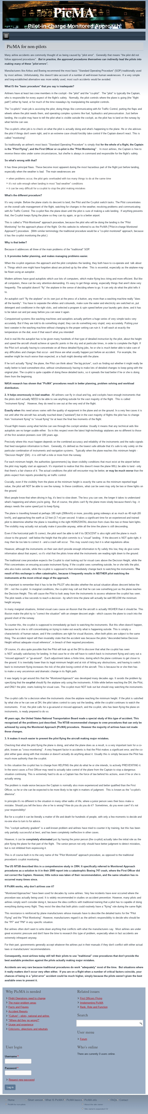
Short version (35, 1100)
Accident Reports (18, 1011)
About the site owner (93, 1104)
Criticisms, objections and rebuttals (28, 1029)
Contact (123, 1100)
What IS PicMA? (54, 1100)
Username (11, 1056)
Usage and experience (20, 1024)
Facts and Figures (18, 1007)
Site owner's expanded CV (96, 1109)
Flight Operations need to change (26, 998)
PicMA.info (90, 1100)
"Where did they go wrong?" (23, 1020)
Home (11, 1100)
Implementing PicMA (91, 1002)
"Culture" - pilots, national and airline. (29, 1015)
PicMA (74, 12)
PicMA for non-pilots (16, 1104)
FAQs (114, 1100)
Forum (83, 1039)
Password (11, 1068)
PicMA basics (74, 1100)
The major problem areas (22, 1002)
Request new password (21, 1079)
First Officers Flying (91, 998)
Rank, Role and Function (94, 1007)
